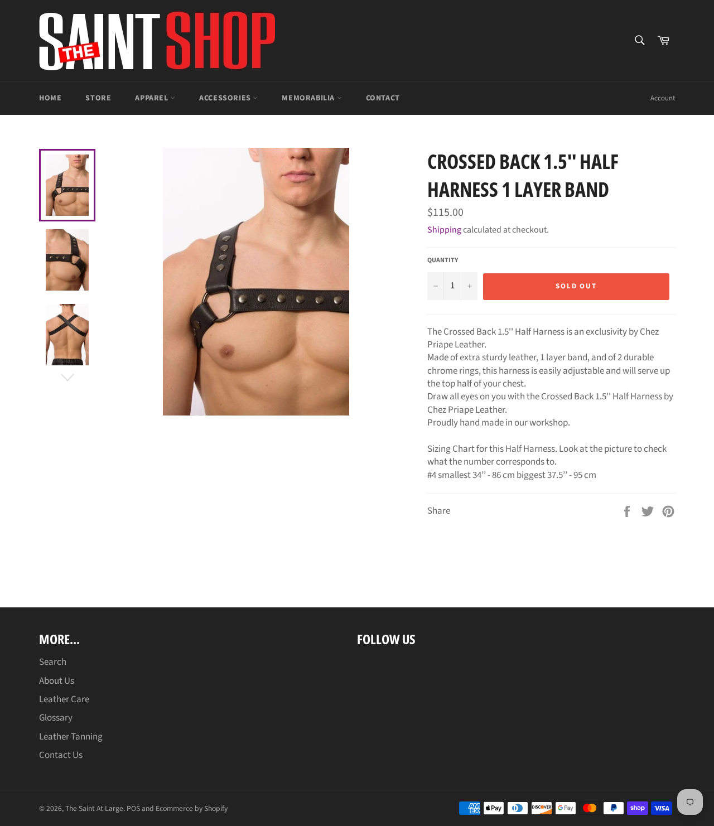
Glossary (56, 717)
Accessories (226, 98)
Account (662, 98)
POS (133, 808)
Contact (383, 98)
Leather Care (64, 699)
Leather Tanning (71, 736)
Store (98, 98)
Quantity (442, 260)
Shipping (444, 230)
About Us (56, 681)
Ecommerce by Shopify (192, 808)
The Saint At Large (94, 808)
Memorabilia (309, 98)
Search (52, 662)
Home (50, 98)
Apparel (152, 98)
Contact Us (61, 755)
